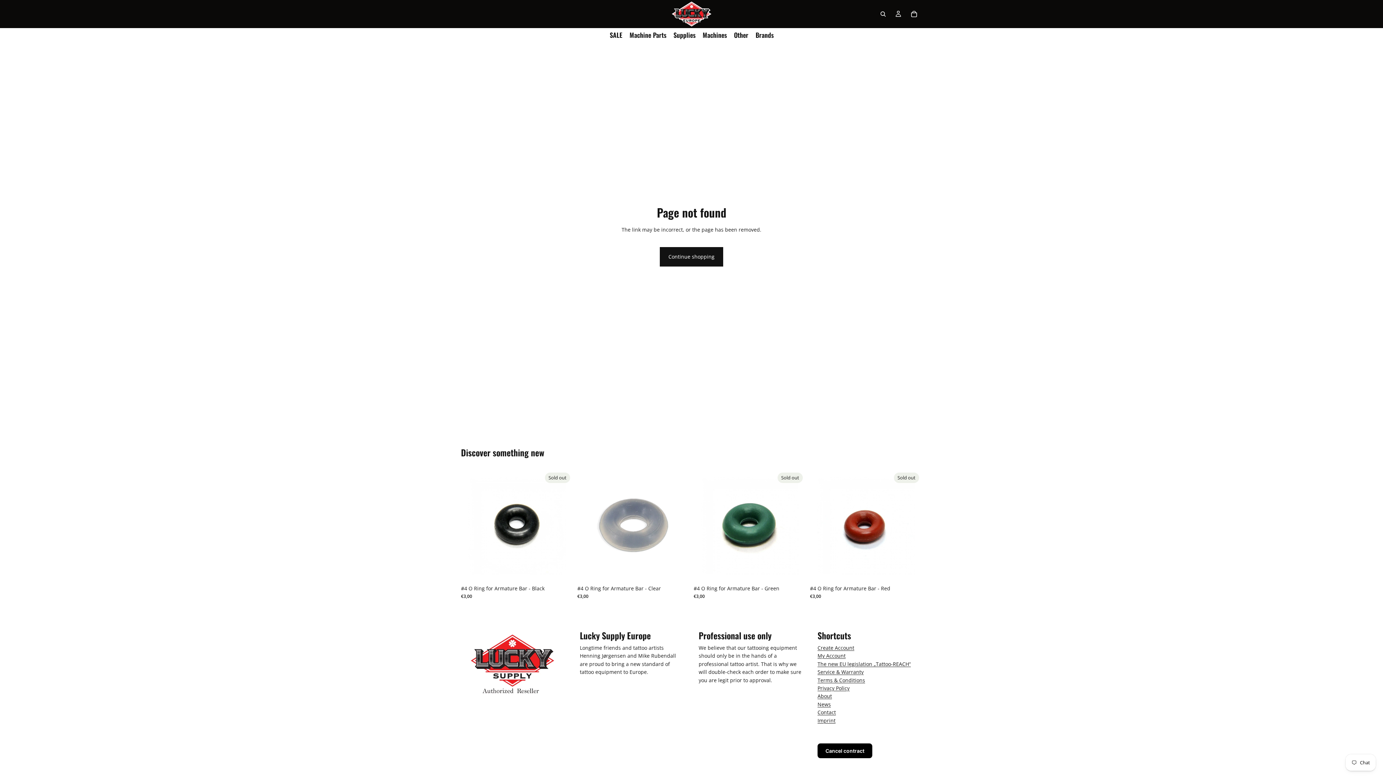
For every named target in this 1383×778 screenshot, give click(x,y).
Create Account (836, 647)
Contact (827, 712)
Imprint (827, 720)
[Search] (883, 14)
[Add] (678, 570)
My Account (832, 655)
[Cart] (914, 14)
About (825, 696)
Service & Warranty (841, 672)
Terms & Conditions (841, 679)
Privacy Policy (834, 688)
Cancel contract (844, 751)
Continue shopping (691, 256)
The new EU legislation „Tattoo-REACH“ (864, 664)
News (824, 704)
